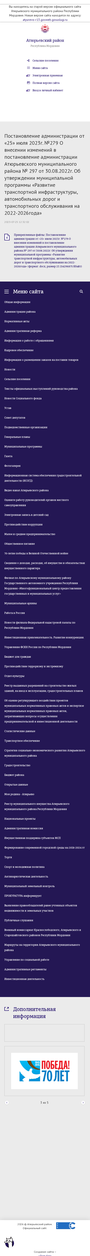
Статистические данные (19, 731)
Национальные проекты (20, 818)
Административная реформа (23, 331)
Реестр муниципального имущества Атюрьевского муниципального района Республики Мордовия (36, 806)
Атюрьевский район (45, 40)
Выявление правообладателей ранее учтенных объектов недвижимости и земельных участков (40, 908)
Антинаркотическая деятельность (26, 876)
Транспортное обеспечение (22, 740)
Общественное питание (19, 543)
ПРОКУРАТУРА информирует (23, 895)
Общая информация (17, 302)
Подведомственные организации (25, 427)
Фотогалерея (12, 465)
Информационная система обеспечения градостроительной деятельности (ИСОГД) (43, 478)
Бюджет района (14, 775)
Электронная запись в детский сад (26, 514)
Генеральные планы (17, 437)
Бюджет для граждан (17, 656)
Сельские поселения (46, 60)
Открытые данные (16, 784)
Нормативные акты (16, 321)
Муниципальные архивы (20, 603)
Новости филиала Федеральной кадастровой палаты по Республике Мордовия (39, 625)
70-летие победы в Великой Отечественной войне (36, 553)
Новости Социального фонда (23, 398)
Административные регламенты (25, 969)
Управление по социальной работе (26, 959)
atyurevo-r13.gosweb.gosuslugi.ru (45, 20)
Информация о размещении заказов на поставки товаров (41, 359)
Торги (8, 857)
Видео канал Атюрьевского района (26, 490)
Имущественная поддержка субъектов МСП (32, 838)
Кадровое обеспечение (18, 350)
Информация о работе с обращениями (29, 340)
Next (83, 1102)
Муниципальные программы (23, 446)
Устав (7, 408)
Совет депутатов (14, 417)
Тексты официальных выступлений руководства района (41, 388)
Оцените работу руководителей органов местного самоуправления (36, 503)
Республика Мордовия (45, 46)
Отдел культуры (14, 676)
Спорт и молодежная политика (24, 866)
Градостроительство (17, 765)
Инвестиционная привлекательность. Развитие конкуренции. (44, 637)
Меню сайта (40, 68)
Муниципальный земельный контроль (29, 886)
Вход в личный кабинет (48, 90)
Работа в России (14, 613)
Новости (9, 369)
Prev (6, 1102)
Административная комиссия (23, 828)
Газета (8, 456)
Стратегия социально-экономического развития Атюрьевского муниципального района (44, 753)
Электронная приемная (48, 75)
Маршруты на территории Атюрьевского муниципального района (42, 947)
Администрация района (19, 311)
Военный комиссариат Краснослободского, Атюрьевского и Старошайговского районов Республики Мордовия (42, 932)
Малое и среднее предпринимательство (29, 534)
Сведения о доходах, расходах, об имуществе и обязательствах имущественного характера (44, 566)
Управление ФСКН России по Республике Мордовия (37, 647)
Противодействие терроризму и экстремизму (33, 666)
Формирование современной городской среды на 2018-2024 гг (44, 847)
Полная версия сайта (46, 83)
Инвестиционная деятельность (24, 979)
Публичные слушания (18, 920)
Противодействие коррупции (23, 524)
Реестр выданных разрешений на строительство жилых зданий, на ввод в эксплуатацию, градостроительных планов (43, 688)
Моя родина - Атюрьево (19, 794)
